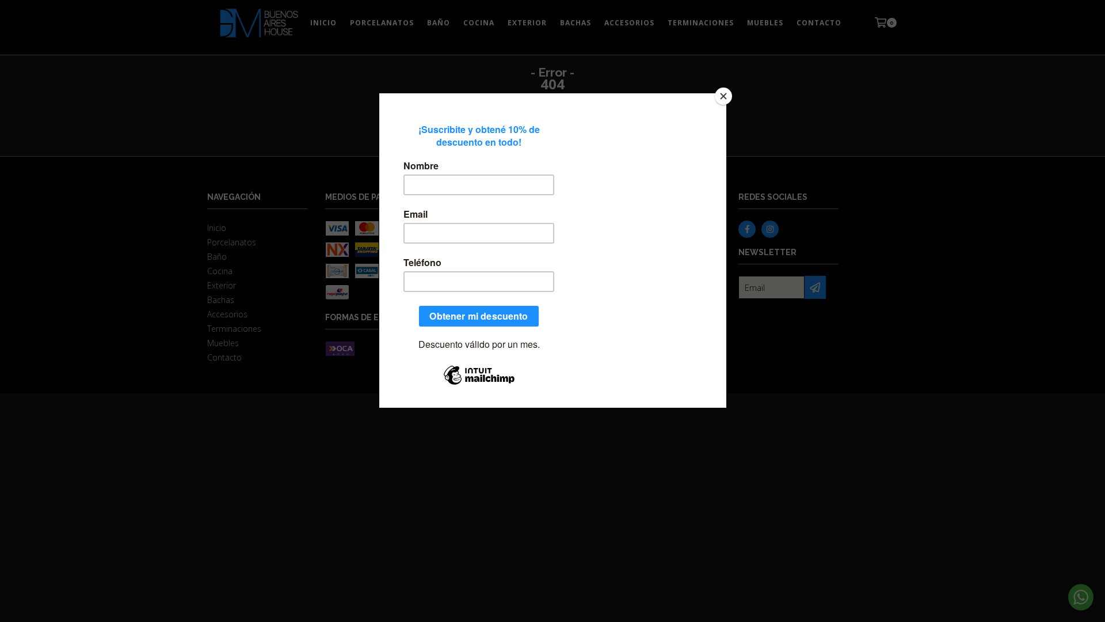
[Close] (723, 96)
